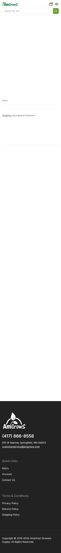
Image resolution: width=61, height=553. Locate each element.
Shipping (7, 115)
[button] (51, 4)
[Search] (56, 11)
